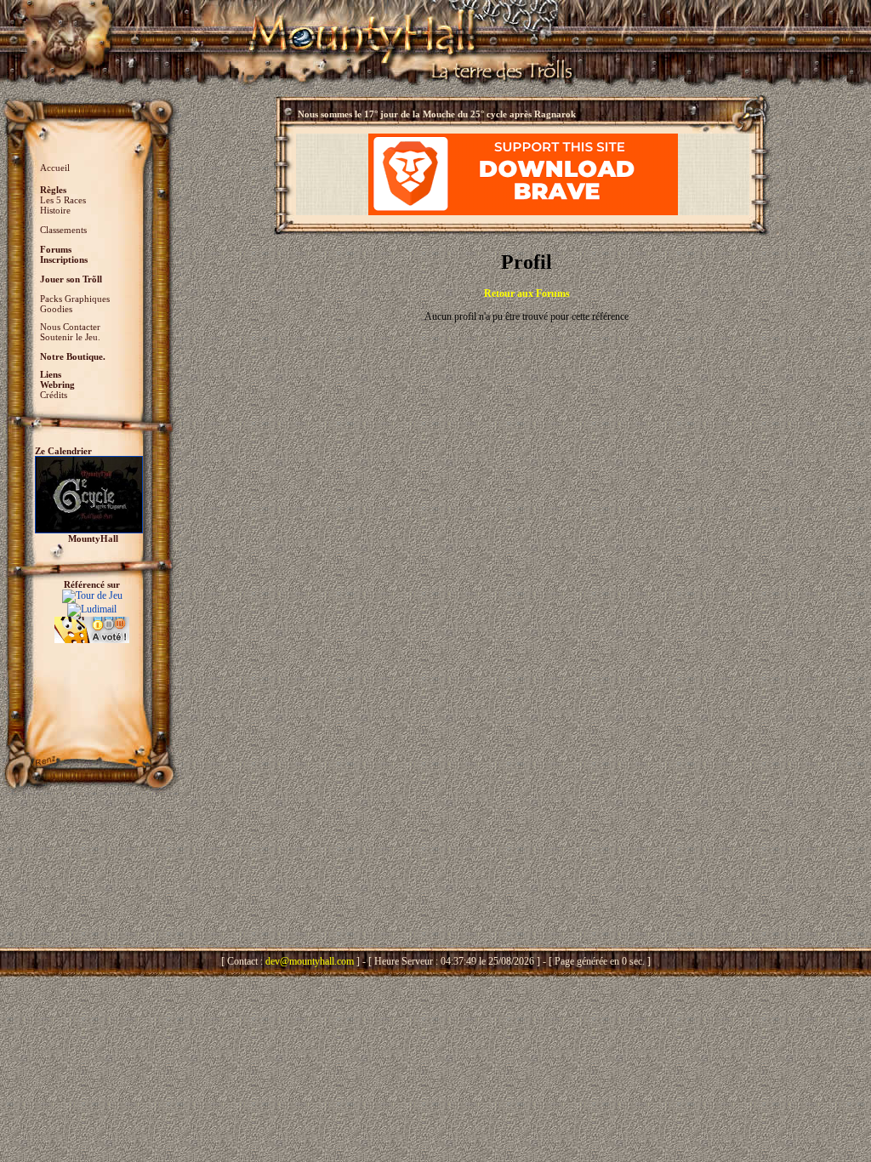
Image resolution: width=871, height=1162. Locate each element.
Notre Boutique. (72, 356)
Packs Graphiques (75, 298)
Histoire (55, 210)
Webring (57, 384)
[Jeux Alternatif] (91, 623)
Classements (63, 230)
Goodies (56, 309)
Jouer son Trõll (71, 279)
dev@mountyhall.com (309, 961)
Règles (53, 190)
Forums (55, 249)
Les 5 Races (63, 200)
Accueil (55, 167)
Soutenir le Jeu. (70, 337)
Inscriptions (64, 259)
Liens (50, 374)
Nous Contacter (70, 327)
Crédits (53, 395)
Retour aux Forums (527, 293)
